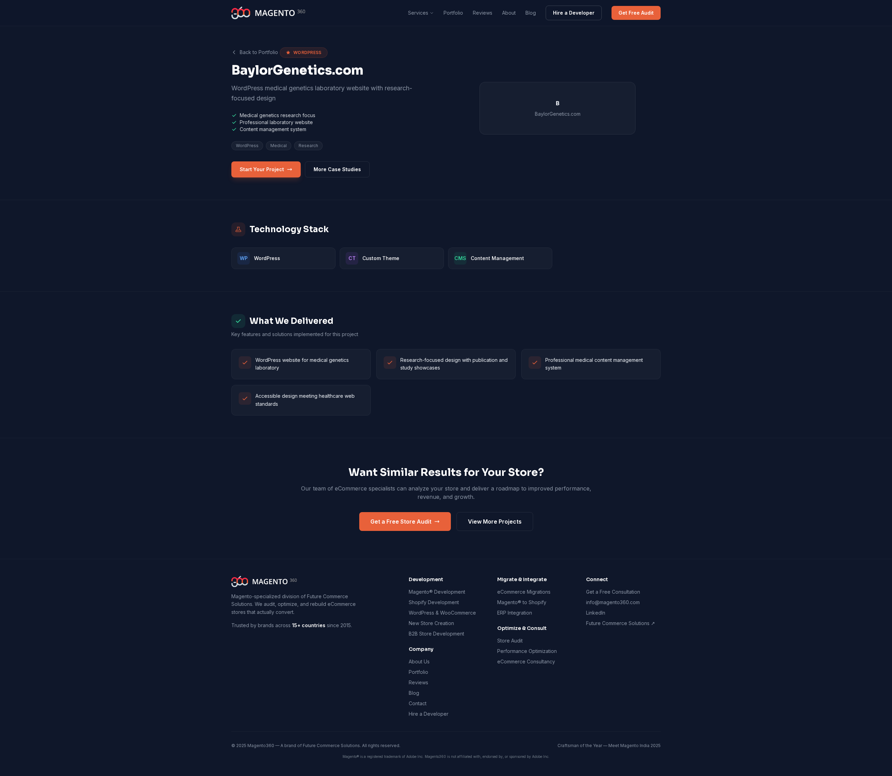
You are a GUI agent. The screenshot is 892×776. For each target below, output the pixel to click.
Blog (530, 13)
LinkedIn (595, 613)
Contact (417, 703)
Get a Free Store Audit (400, 521)
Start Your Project (262, 169)
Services (418, 13)
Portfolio (453, 13)
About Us (419, 661)
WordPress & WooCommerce (442, 613)
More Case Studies (337, 169)
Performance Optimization (527, 651)
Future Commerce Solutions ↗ (620, 623)
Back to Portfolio (259, 52)
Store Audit (510, 641)
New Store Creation (431, 623)
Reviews (482, 13)
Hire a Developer (573, 13)
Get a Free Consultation (613, 592)
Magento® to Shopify (521, 602)
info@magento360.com (613, 602)
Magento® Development (437, 592)
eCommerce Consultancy (526, 661)
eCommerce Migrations (524, 592)
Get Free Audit (636, 13)
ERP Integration (514, 613)
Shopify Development (434, 602)
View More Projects (495, 521)
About (509, 13)
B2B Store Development (436, 634)
